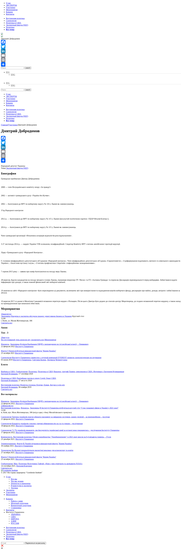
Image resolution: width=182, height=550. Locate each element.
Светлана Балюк (39, 360)
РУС (8, 72)
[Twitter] (91, 46)
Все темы (10, 29)
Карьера (9, 12)
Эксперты (10, 490)
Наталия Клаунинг (24, 466)
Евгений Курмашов (9, 374)
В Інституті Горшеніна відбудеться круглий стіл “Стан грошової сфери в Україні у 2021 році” (79, 408)
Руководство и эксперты (21, 486)
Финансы (5, 344)
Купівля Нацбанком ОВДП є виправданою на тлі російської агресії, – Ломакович (54, 344)
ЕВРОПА (15, 519)
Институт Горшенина (24, 346)
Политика (10, 27)
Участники (10, 7)
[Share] (91, 64)
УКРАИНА (15, 514)
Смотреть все (6, 323)
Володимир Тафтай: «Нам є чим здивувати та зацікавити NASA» (55, 464)
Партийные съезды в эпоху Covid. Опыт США (36, 378)
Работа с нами (17, 501)
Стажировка (16, 508)
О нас (8, 3)
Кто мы (14, 479)
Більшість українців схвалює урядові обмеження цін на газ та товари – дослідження (47, 423)
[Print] (91, 60)
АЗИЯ (13, 521)
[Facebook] (91, 42)
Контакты (10, 14)
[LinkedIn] (91, 51)
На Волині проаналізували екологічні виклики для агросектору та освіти (42, 450)
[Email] (91, 55)
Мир (15, 464)
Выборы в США (8, 372)
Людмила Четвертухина (57, 360)
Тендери (14, 488)
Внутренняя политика (15, 18)
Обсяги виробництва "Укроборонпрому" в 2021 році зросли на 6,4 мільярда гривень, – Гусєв (71, 437)
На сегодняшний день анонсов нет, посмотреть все (28, 340)
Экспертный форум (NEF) (17, 25)
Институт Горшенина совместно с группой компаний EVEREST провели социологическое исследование (56, 358)
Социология (11, 21)
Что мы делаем (17, 481)
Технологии (6, 450)
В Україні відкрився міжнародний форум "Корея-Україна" (47, 444)
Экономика (6, 316)
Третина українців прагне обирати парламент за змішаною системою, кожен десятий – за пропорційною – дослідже (61, 417)
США (13, 517)
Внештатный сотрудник (21, 505)
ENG (13, 75)
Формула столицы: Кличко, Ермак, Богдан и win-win (42, 385)
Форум (4, 351)
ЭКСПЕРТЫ (11, 5)
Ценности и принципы (20, 483)
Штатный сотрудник (19, 503)
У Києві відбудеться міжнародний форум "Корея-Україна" (31, 351)
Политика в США (13, 23)
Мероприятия (11, 10)
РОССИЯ (15, 523)
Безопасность (6, 437)
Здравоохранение (8, 444)
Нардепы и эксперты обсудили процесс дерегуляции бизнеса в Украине (41, 316)
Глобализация (21, 372)
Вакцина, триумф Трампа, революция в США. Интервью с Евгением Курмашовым (89, 372)
